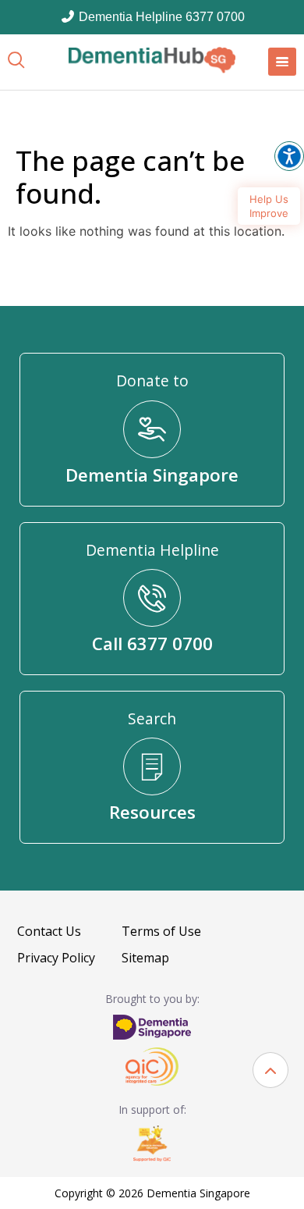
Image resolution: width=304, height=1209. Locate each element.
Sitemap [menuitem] (145, 957)
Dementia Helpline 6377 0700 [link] (160, 16)
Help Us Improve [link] (268, 206)
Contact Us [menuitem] (49, 931)
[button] (270, 1070)
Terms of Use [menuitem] (161, 931)
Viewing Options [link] (289, 156)
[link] (152, 60)
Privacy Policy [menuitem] (56, 957)
